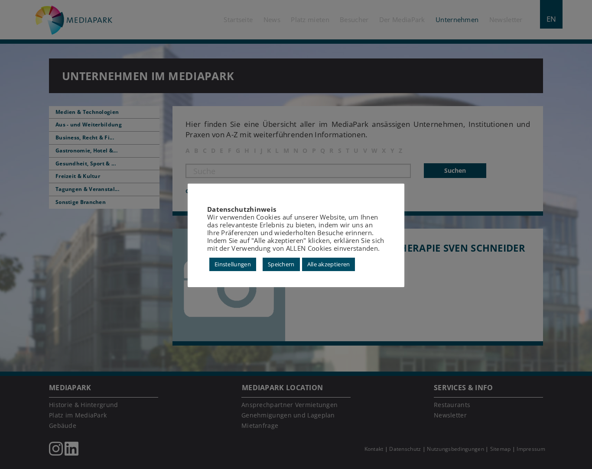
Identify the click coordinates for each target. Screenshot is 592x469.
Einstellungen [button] (233, 264)
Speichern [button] (281, 264)
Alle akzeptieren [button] (328, 264)
